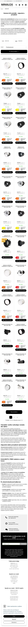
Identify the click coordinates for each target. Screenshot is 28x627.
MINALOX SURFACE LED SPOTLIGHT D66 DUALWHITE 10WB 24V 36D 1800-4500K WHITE (7, 118)
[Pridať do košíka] (7, 83)
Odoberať (23, 543)
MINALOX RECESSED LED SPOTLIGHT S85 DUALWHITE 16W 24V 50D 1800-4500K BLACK (7, 325)
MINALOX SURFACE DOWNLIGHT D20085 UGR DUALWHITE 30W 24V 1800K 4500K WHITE (7, 59)
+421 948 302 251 (18, 1)
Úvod (2, 8)
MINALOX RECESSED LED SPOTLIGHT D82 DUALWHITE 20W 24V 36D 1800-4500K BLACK (20, 207)
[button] (16, 4)
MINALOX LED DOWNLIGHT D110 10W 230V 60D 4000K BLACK (7, 236)
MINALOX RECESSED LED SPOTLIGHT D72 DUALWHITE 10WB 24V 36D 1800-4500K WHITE (21, 177)
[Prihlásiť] (19, 4)
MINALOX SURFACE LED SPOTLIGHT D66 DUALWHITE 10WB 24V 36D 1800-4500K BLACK (21, 118)
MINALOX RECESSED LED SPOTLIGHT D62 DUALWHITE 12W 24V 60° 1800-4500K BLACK (21, 355)
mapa (14, 583)
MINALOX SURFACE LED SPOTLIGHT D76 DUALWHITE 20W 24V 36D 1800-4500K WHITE (7, 89)
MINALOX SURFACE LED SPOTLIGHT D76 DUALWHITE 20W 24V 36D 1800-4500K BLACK (20, 89)
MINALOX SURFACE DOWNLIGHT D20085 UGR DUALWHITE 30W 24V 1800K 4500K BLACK (20, 59)
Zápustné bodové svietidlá (6, 447)
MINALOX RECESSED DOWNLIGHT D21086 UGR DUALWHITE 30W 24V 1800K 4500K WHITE (7, 381)
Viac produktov (14, 412)
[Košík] (22, 4)
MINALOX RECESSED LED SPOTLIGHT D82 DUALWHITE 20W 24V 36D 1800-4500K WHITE (7, 207)
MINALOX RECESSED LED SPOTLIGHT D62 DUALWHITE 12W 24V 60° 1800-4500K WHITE (21, 381)
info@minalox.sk (9, 1)
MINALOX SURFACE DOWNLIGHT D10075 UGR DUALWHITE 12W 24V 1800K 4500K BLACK (20, 325)
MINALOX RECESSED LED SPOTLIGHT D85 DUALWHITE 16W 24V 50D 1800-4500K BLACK (20, 236)
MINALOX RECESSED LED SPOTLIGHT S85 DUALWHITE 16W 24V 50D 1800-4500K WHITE (7, 355)
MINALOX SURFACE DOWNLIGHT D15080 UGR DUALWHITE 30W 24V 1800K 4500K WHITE (7, 266)
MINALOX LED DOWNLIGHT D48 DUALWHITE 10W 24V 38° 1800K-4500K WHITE (7, 148)
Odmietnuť (14, 622)
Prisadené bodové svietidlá (6, 452)
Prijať (14, 616)
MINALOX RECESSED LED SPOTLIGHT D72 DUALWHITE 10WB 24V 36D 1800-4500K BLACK (7, 177)
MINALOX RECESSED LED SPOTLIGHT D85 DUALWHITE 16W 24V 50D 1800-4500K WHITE (20, 266)
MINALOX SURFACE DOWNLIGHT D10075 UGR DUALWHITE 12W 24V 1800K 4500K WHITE (20, 296)
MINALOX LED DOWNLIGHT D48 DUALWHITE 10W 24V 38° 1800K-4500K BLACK (21, 148)
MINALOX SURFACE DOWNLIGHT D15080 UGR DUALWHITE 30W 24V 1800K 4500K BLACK (7, 296)
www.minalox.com (14, 599)
